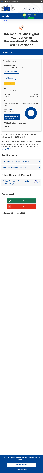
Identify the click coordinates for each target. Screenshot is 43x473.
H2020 (6, 21)
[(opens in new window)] (8, 7)
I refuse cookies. (21, 470)
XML (23, 201)
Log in (25, 8)
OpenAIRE (6, 149)
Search (34, 8)
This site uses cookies (11, 457)
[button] (30, 8)
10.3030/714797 (9, 79)
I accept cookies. (21, 465)
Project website (10, 71)
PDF (23, 206)
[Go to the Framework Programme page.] (21, 28)
